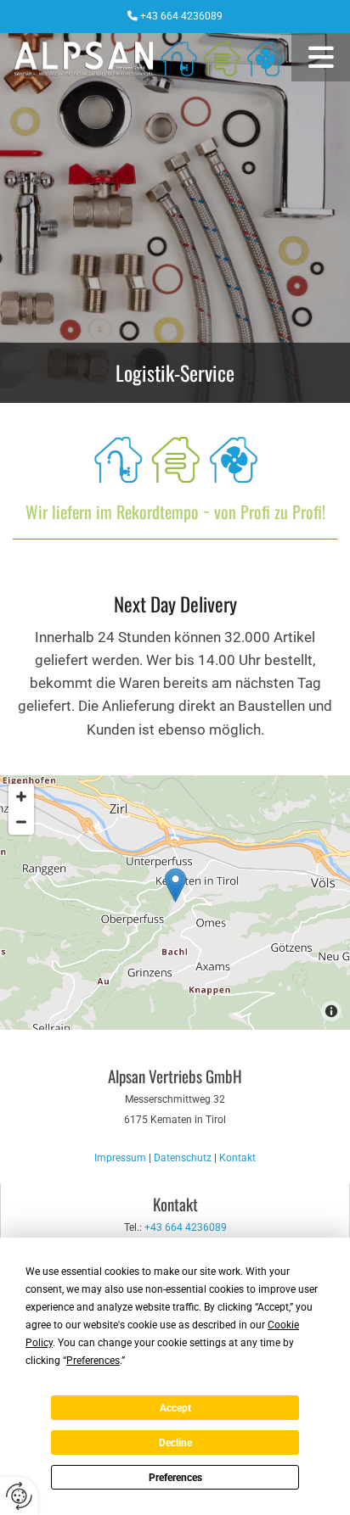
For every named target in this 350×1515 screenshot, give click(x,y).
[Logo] (145, 56)
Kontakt (237, 1158)
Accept (175, 1408)
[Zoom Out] (21, 822)
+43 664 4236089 (181, 16)
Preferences (175, 1478)
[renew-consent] (19, 1496)
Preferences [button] (93, 1361)
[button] (320, 56)
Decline (175, 1443)
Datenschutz (183, 1158)
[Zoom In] (21, 796)
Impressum (120, 1158)
